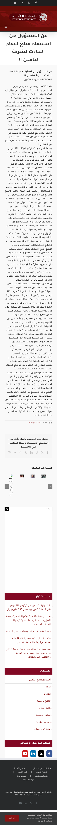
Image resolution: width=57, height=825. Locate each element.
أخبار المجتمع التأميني (39, 680)
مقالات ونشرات (34, 423)
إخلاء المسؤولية (41, 776)
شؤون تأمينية (43, 715)
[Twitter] (41, 753)
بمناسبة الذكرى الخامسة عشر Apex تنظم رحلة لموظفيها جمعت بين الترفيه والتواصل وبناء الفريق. (29, 653)
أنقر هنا (40, 821)
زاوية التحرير (44, 708)
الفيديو (47, 694)
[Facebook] (49, 753)
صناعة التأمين (43, 722)
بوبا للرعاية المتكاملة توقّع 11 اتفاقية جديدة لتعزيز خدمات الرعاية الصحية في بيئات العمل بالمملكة (28, 620)
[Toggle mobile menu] (6, 26)
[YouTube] (25, 753)
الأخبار (48, 687)
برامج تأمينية (44, 701)
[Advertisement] (28, 554)
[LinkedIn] (33, 753)
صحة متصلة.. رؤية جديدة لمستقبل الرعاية (28, 631)
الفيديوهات (21, 776)
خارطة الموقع (29, 780)
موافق (12, 818)
